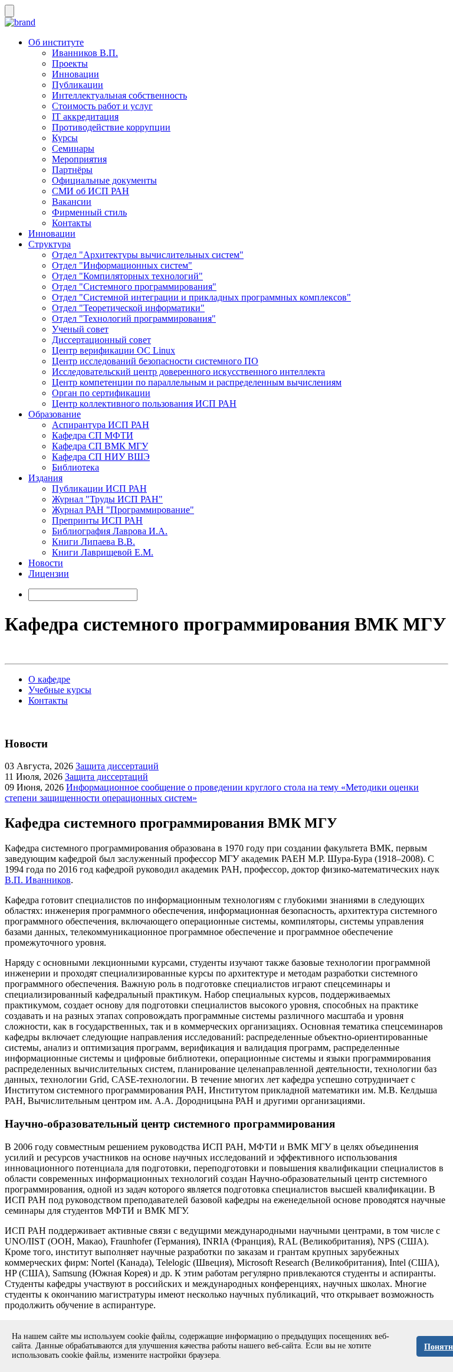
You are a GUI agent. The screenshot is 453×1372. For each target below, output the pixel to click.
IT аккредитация (85, 117)
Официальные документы (104, 180)
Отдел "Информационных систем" (122, 265)
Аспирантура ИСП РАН (100, 425)
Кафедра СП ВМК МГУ (100, 446)
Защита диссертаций (117, 766)
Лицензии (48, 574)
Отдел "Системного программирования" (134, 287)
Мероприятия (79, 159)
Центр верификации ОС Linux (113, 350)
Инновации (75, 74)
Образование (54, 414)
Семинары (73, 148)
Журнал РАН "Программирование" (123, 510)
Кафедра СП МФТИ (92, 435)
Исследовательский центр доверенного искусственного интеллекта (188, 372)
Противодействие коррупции (111, 127)
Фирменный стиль (89, 212)
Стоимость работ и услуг (102, 106)
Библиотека (75, 467)
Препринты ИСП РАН (97, 520)
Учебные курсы (59, 690)
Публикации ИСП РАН (99, 489)
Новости (45, 563)
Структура (49, 244)
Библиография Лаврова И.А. (110, 531)
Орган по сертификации (101, 393)
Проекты (70, 63)
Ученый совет (80, 329)
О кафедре (49, 679)
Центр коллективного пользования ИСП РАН (144, 403)
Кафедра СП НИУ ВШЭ (101, 457)
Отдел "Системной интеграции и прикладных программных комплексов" (201, 297)
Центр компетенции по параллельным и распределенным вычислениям (197, 382)
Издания (45, 478)
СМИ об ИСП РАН (90, 191)
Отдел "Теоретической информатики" (128, 308)
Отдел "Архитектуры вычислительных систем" (148, 255)
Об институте (56, 42)
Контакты (71, 223)
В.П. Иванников (38, 880)
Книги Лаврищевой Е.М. (102, 552)
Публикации (77, 85)
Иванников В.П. (85, 53)
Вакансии (71, 202)
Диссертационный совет (101, 340)
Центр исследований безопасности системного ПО (155, 361)
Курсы (65, 138)
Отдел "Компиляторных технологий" (127, 276)
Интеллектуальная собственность (119, 95)
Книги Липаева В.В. (93, 542)
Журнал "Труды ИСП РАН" (107, 499)
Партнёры (72, 170)
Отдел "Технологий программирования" (134, 318)
